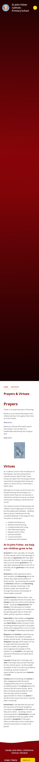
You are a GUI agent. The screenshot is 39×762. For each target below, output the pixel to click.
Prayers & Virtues (11, 389)
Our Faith (15, 387)
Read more (8, 422)
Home (6, 387)
